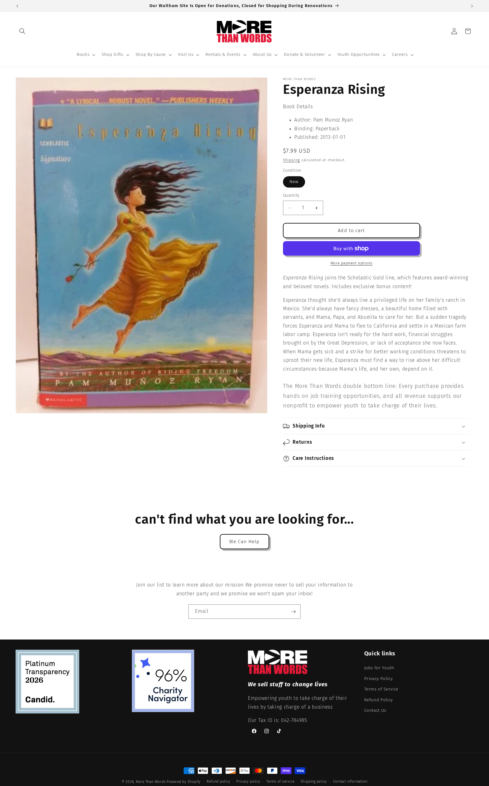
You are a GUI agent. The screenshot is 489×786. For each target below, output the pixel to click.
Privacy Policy (378, 678)
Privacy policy (248, 781)
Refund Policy (378, 699)
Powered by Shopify (184, 782)
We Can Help (244, 541)
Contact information (350, 781)
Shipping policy (314, 781)
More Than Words (151, 782)
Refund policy (218, 781)
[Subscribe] (293, 611)
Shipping (291, 160)
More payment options (351, 263)
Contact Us (375, 710)
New (294, 181)
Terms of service (280, 781)
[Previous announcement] (17, 6)
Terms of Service (381, 688)
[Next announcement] (472, 6)
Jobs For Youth (379, 667)
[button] (22, 31)
